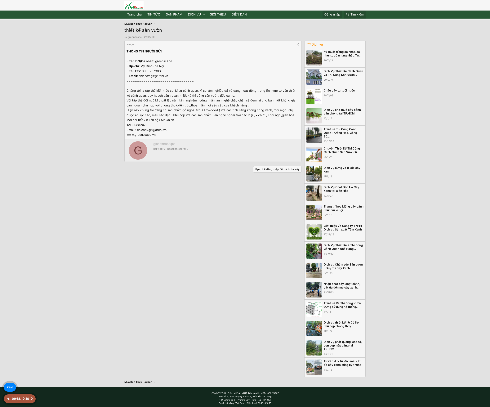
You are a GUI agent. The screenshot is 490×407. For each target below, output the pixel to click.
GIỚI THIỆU (218, 14)
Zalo (10, 387)
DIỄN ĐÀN (239, 14)
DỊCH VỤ (194, 14)
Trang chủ (134, 14)
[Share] (298, 44)
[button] (204, 15)
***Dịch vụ (314, 44)
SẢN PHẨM (174, 14)
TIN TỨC (153, 14)
